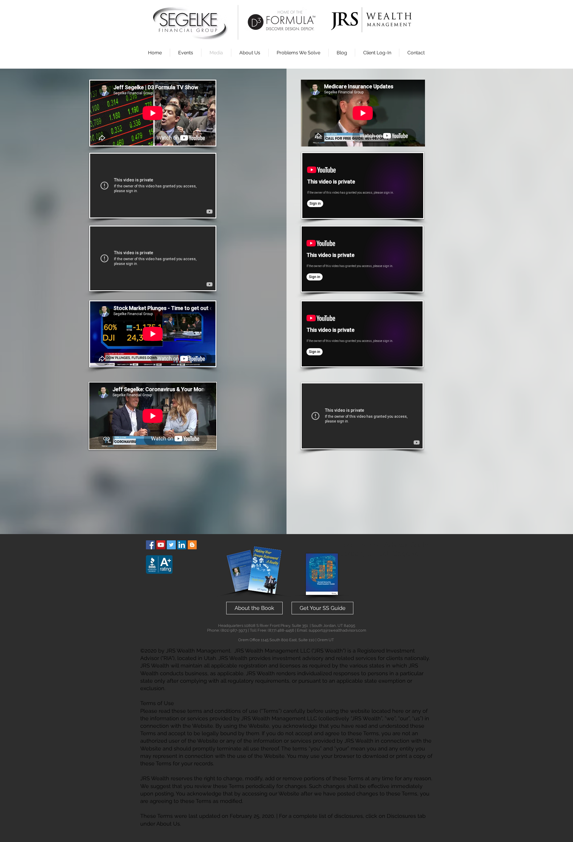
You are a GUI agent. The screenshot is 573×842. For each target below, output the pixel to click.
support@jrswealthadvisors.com (337, 630)
